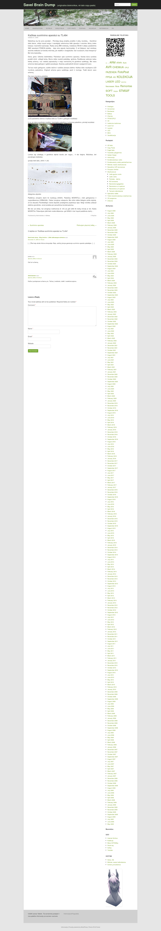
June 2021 (110, 360)
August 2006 (111, 788)
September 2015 (112, 526)
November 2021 (112, 348)
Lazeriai (109, 128)
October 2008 (111, 725)
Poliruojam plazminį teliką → (86, 225)
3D (106, 63)
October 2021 (111, 350)
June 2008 (110, 735)
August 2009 (111, 701)
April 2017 (110, 480)
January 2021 (111, 372)
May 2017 (110, 478)
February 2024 (112, 283)
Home (27, 28)
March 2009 (111, 713)
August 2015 (111, 528)
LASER (110, 81)
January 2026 (111, 228)
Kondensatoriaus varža (114, 160)
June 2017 (110, 475)
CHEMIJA (118, 67)
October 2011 (111, 639)
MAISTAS (123, 82)
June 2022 (110, 331)
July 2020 (110, 386)
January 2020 (111, 401)
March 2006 (111, 800)
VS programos (112, 198)
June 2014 (110, 562)
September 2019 (112, 410)
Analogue (110, 106)
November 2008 (112, 723)
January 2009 (111, 718)
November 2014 (112, 550)
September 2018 (112, 439)
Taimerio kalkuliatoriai (116, 191)
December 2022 (112, 317)
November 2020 (112, 377)
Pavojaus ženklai (112, 169)
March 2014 (111, 569)
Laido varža (113, 177)
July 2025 (110, 242)
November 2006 (112, 781)
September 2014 (112, 555)
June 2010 (110, 677)
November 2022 (112, 319)
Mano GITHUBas (112, 843)
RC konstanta (113, 181)
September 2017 (112, 468)
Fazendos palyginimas (114, 153)
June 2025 (110, 244)
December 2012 (112, 605)
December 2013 (112, 576)
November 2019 (112, 405)
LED (117, 81)
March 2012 (111, 627)
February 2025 (112, 254)
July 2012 (110, 617)
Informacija (103, 28)
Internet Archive (112, 838)
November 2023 (112, 290)
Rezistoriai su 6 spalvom (117, 189)
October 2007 (111, 754)
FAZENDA (111, 72)
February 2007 (112, 773)
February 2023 (112, 312)
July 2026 (110, 213)
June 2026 (110, 215)
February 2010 (112, 687)
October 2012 (111, 610)
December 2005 (112, 807)
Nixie (117, 86)
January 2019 (111, 430)
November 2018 (112, 434)
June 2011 (110, 648)
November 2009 (112, 694)
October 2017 (111, 466)
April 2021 (110, 365)
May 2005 (110, 824)
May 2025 (110, 247)
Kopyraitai (75, 914)
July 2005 (110, 819)
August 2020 (111, 384)
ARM (112, 62)
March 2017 (111, 482)
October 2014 (111, 552)
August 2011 (111, 644)
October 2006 (111, 783)
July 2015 (110, 531)
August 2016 (111, 499)
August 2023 (111, 297)
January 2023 (111, 314)
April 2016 (110, 509)
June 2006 (110, 793)
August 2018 (111, 442)
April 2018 (110, 451)
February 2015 (112, 543)
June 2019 (110, 418)
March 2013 (111, 598)
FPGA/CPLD (111, 118)
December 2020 (112, 374)
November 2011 (112, 636)
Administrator (40, 215)
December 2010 (112, 663)
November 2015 (112, 521)
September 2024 (112, 266)
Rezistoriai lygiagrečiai (116, 184)
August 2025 (111, 240)
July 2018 (110, 444)
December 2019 (112, 403)
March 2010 (111, 684)
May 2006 (110, 795)
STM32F (124, 90)
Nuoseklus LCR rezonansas (116, 167)
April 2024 (110, 278)
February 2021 (112, 369)
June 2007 (110, 764)
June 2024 (110, 273)
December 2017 (112, 461)
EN (113, 28)
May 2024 (110, 276)
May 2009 (110, 709)
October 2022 (111, 321)
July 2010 (110, 675)
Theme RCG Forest (94, 927)
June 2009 (110, 706)
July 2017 (110, 473)
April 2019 (110, 422)
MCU (109, 133)
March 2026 (111, 223)
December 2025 (112, 230)
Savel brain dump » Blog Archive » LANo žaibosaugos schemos (46, 237)
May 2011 (110, 651)
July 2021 (110, 357)
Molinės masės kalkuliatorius (116, 862)
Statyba (115, 91)
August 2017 (111, 470)
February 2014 (112, 571)
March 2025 (111, 252)
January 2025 (111, 256)
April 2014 (110, 567)
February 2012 (112, 629)
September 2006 (112, 786)
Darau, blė (110, 860)
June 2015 (110, 533)
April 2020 (110, 393)
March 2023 (111, 309)
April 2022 (110, 336)
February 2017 (112, 485)
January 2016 (111, 516)
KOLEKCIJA (125, 77)
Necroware (110, 86)
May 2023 (110, 304)
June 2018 (110, 446)
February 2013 (112, 600)
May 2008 (110, 737)
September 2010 (112, 670)
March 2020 (111, 396)
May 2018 (110, 449)
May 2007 (110, 766)
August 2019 (111, 413)
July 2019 (110, 415)
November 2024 (112, 261)
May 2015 (110, 535)
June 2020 (110, 389)
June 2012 (110, 620)
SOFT (109, 90)
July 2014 (110, 559)
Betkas (48, 215)
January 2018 (111, 458)
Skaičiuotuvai (37, 28)
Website (31, 343)
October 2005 (111, 812)
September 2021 (112, 353)
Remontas (126, 86)
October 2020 (111, 379)
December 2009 (112, 692)
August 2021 (111, 355)
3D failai (49, 28)
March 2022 (111, 338)
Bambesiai (110, 111)
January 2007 (111, 776)
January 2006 (111, 805)
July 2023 (110, 300)
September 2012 (112, 612)
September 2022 (112, 324)
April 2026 (110, 220)
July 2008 (110, 733)
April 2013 (110, 596)
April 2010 (110, 682)
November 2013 (112, 579)
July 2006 (110, 790)
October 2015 (111, 523)
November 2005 (112, 810)
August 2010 (111, 672)
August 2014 (111, 557)
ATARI (119, 62)
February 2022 (112, 341)
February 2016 (112, 514)
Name (30, 328)
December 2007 (112, 749)
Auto (124, 62)
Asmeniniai (110, 109)
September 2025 (112, 237)
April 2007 (110, 769)
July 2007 (110, 761)
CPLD (127, 67)
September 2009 (112, 699)
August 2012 (111, 615)
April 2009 (110, 711)
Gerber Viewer (111, 155)
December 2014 (112, 547)
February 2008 (112, 745)
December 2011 (112, 634)
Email (30, 336)
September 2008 (112, 728)
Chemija (110, 116)
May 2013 (110, 593)
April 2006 (110, 798)
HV (114, 77)
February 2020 (112, 398)
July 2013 (110, 588)
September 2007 (112, 757)
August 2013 (111, 586)
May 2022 (110, 333)
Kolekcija (92, 28)
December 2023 (112, 288)
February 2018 (112, 456)
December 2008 (112, 721)
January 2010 (111, 689)
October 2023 (111, 292)
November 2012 (112, 608)
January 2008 (111, 747)
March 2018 (111, 454)
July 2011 (110, 646)
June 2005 (110, 822)
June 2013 (110, 591)
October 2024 (111, 264)
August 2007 (111, 759)
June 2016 (110, 504)
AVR (108, 67)
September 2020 (112, 381)
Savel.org (110, 845)
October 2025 (111, 235)
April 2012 (110, 624)
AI (108, 63)
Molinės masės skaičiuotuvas (116, 165)
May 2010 (110, 680)
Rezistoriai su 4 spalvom (117, 186)
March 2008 (111, 742)
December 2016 (112, 490)
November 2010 (112, 665)
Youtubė (110, 850)
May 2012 (110, 622)
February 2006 (112, 802)
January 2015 (111, 545)
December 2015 (112, 519)
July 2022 (110, 329)
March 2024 (111, 280)
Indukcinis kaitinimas (114, 123)
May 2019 (110, 420)
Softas (109, 848)
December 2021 (112, 345)
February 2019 (112, 427)
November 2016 (112, 492)
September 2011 (112, 641)
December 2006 (112, 778)
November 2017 (112, 463)
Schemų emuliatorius (114, 865)
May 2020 (110, 391)
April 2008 (110, 740)
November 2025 (112, 232)
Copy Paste (71, 28)
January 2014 (111, 574)
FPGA (109, 77)
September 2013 (112, 583)
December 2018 (112, 432)
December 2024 (112, 259)
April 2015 (110, 538)
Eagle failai (59, 28)
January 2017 (111, 487)
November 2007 (112, 752)
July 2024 (110, 271)
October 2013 (111, 581)
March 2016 (111, 511)
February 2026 (112, 225)
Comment (32, 305)
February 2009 (112, 716)
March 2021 (111, 367)
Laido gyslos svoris (115, 174)
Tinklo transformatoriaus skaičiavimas (119, 196)
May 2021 (110, 362)
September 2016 (112, 497)
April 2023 (110, 307)
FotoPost (123, 72)
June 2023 (110, 302)
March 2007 (111, 771)
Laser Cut (110, 126)
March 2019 (111, 425)
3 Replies (93, 215)
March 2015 (111, 540)
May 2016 (110, 507)
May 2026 (110, 218)
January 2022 (111, 343)
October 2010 (111, 668)
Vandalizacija (111, 135)
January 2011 (111, 660)
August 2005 (111, 817)
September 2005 (112, 814)
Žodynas (82, 28)
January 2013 (111, 603)
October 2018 (111, 437)
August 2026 (111, 211)
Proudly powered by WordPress (78, 927)
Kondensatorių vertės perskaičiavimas (119, 162)
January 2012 (111, 632)
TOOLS (110, 95)
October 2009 (111, 697)
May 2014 (110, 564)
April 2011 (110, 653)
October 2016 (111, 494)
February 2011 (112, 658)
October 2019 (111, 408)
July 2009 (110, 704)
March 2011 (111, 656)
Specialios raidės (112, 193)
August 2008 (111, 730)
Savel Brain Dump (39, 4)
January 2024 (111, 285)
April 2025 (110, 249)
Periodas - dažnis (114, 179)
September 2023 (112, 295)
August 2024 (111, 268)
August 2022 (111, 326)
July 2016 (110, 502)
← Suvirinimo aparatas (36, 225)
